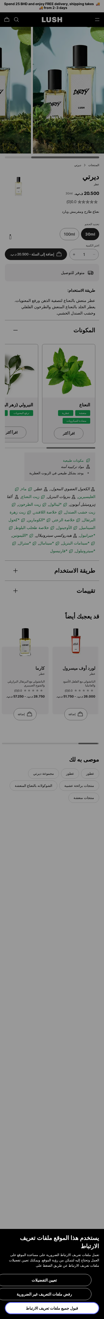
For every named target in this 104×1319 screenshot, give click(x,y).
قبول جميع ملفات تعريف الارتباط (52, 1308)
